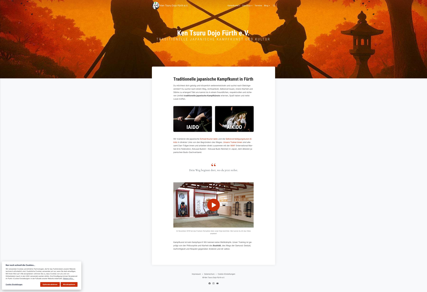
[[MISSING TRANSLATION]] (274, 5)
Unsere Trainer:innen (232, 142)
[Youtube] (217, 284)
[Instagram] (214, 284)
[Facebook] (210, 284)
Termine (258, 5)
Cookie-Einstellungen (226, 274)
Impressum (196, 274)
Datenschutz (209, 274)
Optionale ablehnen (50, 284)
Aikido (234, 127)
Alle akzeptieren (69, 284)
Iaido (192, 127)
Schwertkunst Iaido (209, 139)
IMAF (232, 145)
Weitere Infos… (68, 278)
